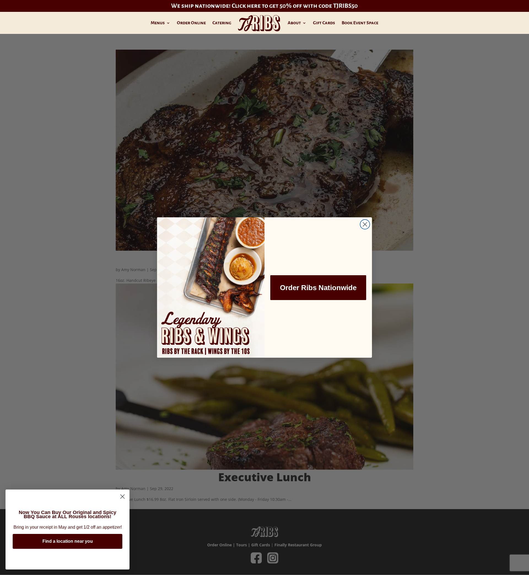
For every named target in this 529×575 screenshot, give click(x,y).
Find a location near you (67, 541)
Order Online (191, 23)
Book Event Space (360, 23)
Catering (221, 23)
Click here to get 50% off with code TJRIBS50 (295, 5)
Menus (158, 23)
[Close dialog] (365, 224)
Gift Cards (324, 23)
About (294, 23)
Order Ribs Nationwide (318, 288)
